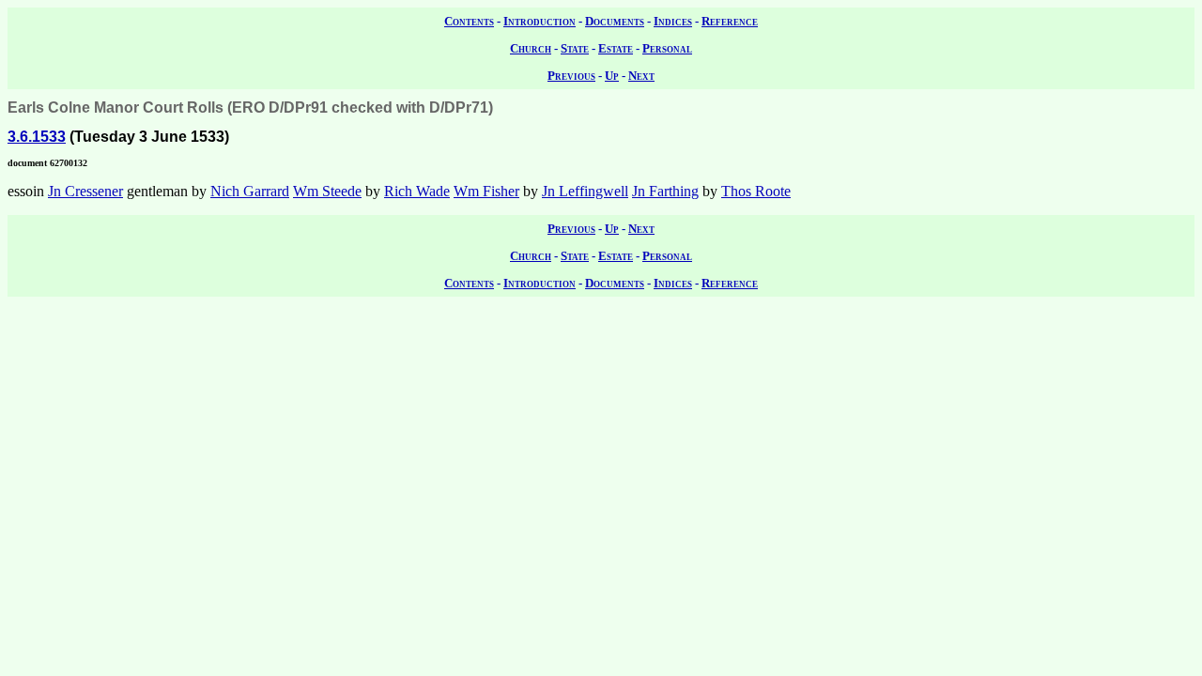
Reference (729, 21)
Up (612, 76)
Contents (469, 21)
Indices (673, 21)
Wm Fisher (486, 191)
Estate (615, 48)
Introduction (539, 21)
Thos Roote (756, 191)
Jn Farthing (665, 191)
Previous (571, 76)
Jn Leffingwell (585, 191)
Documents (614, 21)
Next (641, 76)
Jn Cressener (85, 191)
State (575, 48)
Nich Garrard (249, 191)
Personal (667, 48)
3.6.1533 (37, 137)
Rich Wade (417, 191)
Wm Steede (327, 191)
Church (530, 48)
